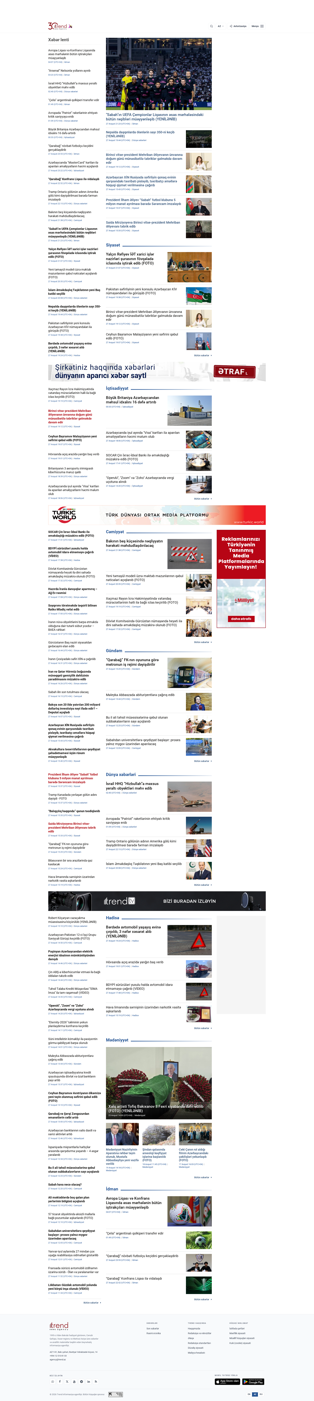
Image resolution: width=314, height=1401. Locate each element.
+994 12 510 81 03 (58, 1356)
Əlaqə (191, 1338)
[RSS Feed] (96, 1382)
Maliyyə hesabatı (196, 1352)
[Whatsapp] (53, 1382)
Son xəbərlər (153, 1328)
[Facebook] (60, 1382)
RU (261, 1394)
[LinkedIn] (89, 1382)
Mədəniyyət (117, 1040)
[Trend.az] (60, 26)
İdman (112, 1189)
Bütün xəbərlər (201, 355)
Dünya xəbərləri (121, 774)
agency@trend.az (58, 1359)
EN (249, 1394)
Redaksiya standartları (199, 1343)
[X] (67, 1382)
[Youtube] (74, 1382)
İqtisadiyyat (117, 388)
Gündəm (114, 650)
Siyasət (113, 245)
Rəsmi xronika (154, 1333)
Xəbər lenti (58, 39)
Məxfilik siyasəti (237, 1333)
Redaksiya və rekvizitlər (199, 1333)
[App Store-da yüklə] (227, 1381)
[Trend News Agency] (59, 1326)
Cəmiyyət (115, 531)
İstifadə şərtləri (236, 1328)
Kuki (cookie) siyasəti (240, 1343)
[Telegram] (81, 1382)
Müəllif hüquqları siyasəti (241, 1338)
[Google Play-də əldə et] (253, 1381)
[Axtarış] (211, 26)
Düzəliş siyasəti (195, 1348)
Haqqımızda (194, 1328)
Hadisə (112, 917)
